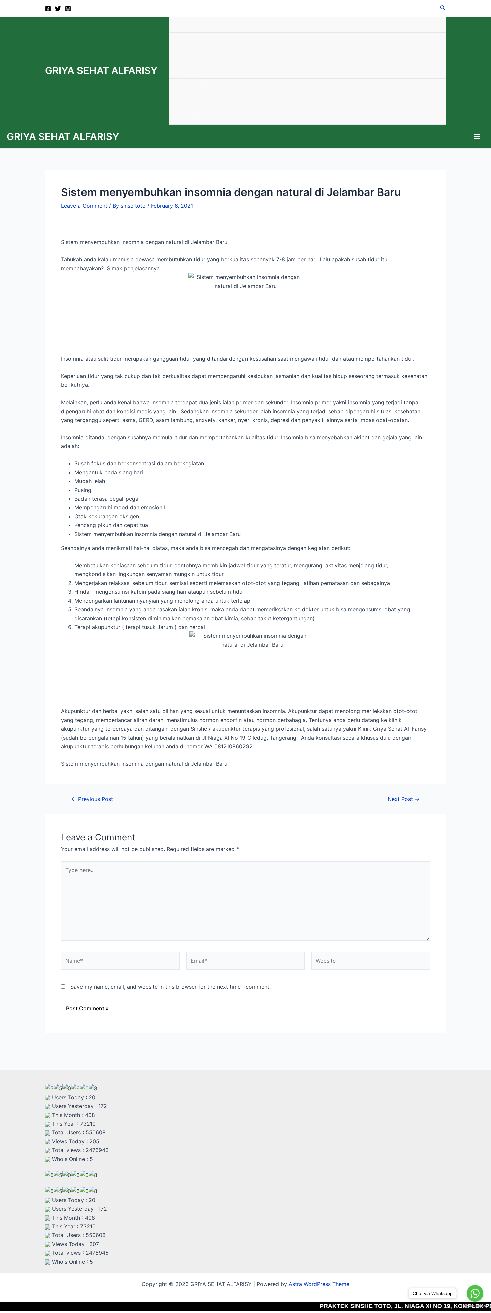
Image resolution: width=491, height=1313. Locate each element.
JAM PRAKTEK (193, 86)
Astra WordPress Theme (319, 1284)
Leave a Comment (84, 205)
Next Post (404, 799)
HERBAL (185, 55)
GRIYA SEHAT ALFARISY (101, 70)
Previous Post (92, 799)
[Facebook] (48, 9)
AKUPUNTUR (191, 40)
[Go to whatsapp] (475, 1293)
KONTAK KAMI (192, 101)
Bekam (184, 71)
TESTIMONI (189, 117)
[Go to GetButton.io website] (475, 1306)
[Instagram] (68, 9)
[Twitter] (58, 9)
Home (183, 25)
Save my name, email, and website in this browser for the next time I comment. (170, 986)
